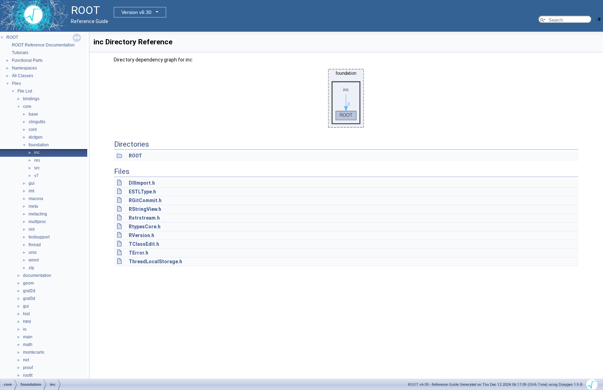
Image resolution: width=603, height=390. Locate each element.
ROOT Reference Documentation (43, 45)
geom (28, 283)
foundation (39, 144)
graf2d (29, 290)
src (37, 167)
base (33, 114)
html (27, 321)
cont (33, 129)
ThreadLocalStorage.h (155, 261)
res (37, 160)
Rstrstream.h (144, 218)
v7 (36, 175)
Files (16, 83)
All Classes (22, 75)
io (25, 329)
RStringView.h (145, 209)
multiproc (37, 221)
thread (35, 244)
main (27, 336)
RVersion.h (141, 235)
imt (31, 191)
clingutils (37, 121)
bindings (31, 98)
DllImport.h (142, 183)
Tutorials (20, 52)
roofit (27, 375)
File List (24, 91)
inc (37, 152)
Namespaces (24, 68)
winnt (34, 260)
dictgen (36, 137)
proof (28, 367)
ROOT (12, 37)
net (26, 360)
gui (32, 183)
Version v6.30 (136, 12)
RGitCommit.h (145, 200)
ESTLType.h (142, 191)
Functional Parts (27, 60)
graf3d (29, 298)
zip (31, 267)
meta (33, 206)
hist (26, 313)
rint (32, 229)
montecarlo (33, 352)
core (27, 106)
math (27, 344)
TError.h (138, 253)
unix (33, 252)
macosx (36, 198)
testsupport (39, 237)
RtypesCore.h (145, 226)
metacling (38, 214)
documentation (37, 275)
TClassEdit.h (144, 244)
